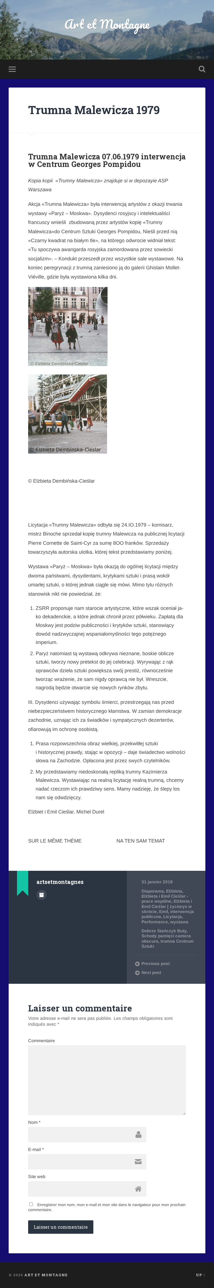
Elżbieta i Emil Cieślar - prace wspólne (165, 899)
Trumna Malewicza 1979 (94, 109)
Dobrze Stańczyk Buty (164, 930)
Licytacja (172, 916)
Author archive (42, 895)
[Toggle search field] (202, 69)
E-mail (36, 1149)
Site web (36, 1176)
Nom (34, 1122)
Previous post (156, 963)
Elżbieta (174, 891)
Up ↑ (200, 1275)
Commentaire (41, 1041)
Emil (163, 911)
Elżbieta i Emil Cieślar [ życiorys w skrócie (167, 906)
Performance (155, 921)
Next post (151, 972)
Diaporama (153, 891)
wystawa (179, 921)
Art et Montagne (107, 24)
